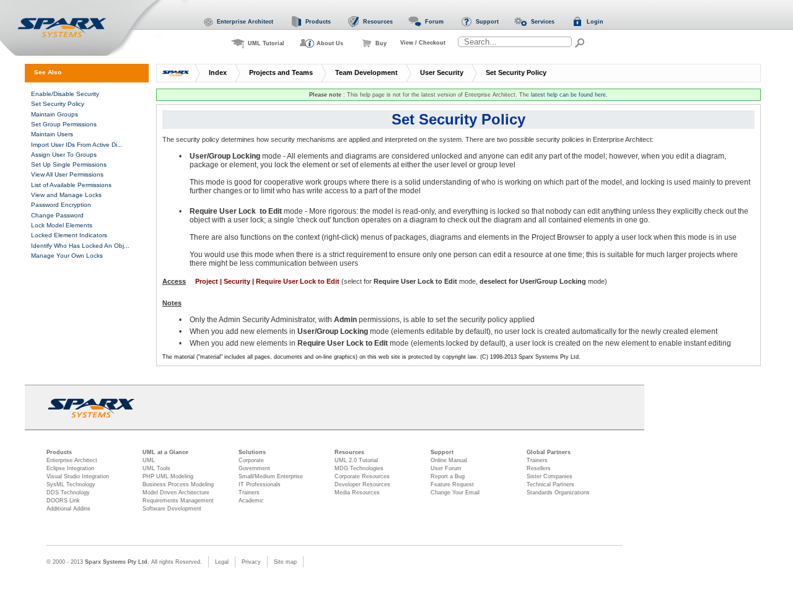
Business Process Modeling (178, 484)
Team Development (366, 72)
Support (442, 452)
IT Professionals (260, 484)
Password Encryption (61, 204)
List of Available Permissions (71, 185)
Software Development (171, 509)
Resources (349, 452)
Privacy (251, 562)
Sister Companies (549, 476)
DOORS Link (63, 500)
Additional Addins (68, 509)
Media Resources (357, 492)
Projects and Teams (281, 72)
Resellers (539, 468)
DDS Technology (68, 492)
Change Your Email (455, 492)
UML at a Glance (165, 452)
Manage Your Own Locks (67, 255)
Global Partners (549, 452)
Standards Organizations (558, 492)
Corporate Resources (362, 476)
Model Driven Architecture (175, 492)
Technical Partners (550, 484)
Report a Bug (448, 476)
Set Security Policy (516, 72)
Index (218, 72)
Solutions (252, 452)
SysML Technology (70, 484)
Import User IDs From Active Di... (77, 144)
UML (148, 460)
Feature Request (452, 484)
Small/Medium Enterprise (271, 476)
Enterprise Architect (71, 460)
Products (59, 452)
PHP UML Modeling (167, 476)
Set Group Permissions (64, 124)
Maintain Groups (54, 114)
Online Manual (449, 460)
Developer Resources (362, 484)
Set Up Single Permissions (69, 164)
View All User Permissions (67, 174)
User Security (441, 72)
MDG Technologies (359, 468)
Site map (285, 562)
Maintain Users (52, 134)
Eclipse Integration (70, 468)
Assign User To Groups (64, 154)
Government (254, 468)
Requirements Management (178, 500)
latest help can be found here (568, 95)
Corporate (251, 460)
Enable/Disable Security (65, 93)
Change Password (57, 215)
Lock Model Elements (61, 225)
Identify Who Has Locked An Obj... (80, 245)
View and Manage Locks (66, 194)
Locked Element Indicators (69, 235)
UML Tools (156, 468)
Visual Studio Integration (77, 476)
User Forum (446, 468)
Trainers (249, 492)
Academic (251, 500)
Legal (222, 562)
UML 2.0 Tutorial (356, 460)
